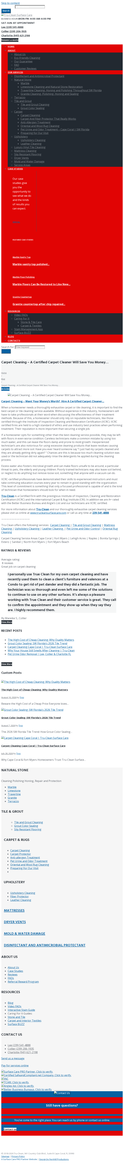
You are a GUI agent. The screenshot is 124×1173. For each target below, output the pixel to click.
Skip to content (10, 3)
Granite (12, 798)
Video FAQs (14, 1006)
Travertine (14, 794)
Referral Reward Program (23, 981)
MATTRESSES (14, 910)
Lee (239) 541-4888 (12, 27)
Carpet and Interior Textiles (24, 1020)
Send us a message (12, 1058)
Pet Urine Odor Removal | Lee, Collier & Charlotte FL (39, 654)
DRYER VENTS (15, 922)
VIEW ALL (16, 222)
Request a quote (9, 40)
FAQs (11, 978)
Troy (22, 697)
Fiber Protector (19, 896)
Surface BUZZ (16, 1024)
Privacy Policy (18, 1156)
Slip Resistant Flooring (27, 829)
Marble (12, 787)
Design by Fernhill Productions (54, 1159)
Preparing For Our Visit (24, 868)
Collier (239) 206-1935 (13, 31)
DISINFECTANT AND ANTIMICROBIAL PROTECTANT (44, 945)
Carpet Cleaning (60, 525)
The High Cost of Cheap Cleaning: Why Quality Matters (41, 640)
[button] (10, 1129)
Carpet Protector (20, 854)
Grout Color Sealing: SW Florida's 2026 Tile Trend (37, 643)
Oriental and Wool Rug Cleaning (29, 864)
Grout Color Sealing (26, 826)
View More (6, 622)
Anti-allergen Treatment (25, 857)
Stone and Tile (16, 1017)
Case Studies (15, 971)
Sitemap (5, 1156)
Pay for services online (15, 1065)
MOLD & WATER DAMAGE (24, 934)
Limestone (14, 790)
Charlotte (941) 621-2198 (15, 36)
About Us (13, 967)
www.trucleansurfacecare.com (48, 513)
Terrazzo (13, 801)
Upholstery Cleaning (27, 528)
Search (6, 11)
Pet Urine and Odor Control (83, 528)
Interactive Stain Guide (21, 1010)
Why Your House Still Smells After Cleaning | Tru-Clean (41, 650)
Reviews (12, 974)
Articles (5, 389)
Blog (3, 379)
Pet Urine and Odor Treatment (28, 861)
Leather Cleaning (53, 528)
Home (4, 373)
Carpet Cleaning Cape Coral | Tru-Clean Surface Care (40, 647)
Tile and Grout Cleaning (86, 525)
